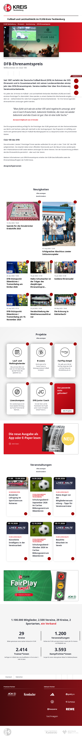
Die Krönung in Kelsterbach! (61, 312)
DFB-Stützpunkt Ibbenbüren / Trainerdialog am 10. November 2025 (16, 315)
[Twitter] (16, 73)
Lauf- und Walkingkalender (17, 362)
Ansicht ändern (41, 196)
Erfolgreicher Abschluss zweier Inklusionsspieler (56, 252)
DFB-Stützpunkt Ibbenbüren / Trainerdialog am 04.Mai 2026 (15, 283)
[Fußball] (76, 81)
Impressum (8, 677)
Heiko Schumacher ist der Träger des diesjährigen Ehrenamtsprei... (40, 283)
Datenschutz (19, 677)
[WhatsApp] (5, 73)
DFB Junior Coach (41, 400)
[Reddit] (22, 73)
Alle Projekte (67, 411)
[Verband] (76, 93)
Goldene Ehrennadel (63, 279)
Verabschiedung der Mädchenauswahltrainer (40, 314)
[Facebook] (11, 73)
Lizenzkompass (17, 400)
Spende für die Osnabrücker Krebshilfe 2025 (20, 227)
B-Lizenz (41, 360)
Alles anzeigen (41, 193)
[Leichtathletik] (76, 87)
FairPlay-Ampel (65, 360)
